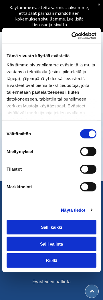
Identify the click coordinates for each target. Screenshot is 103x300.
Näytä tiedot (73, 209)
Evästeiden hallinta (51, 281)
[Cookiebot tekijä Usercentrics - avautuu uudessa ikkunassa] (72, 35)
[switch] (88, 151)
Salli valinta (51, 243)
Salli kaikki (51, 227)
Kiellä (51, 260)
